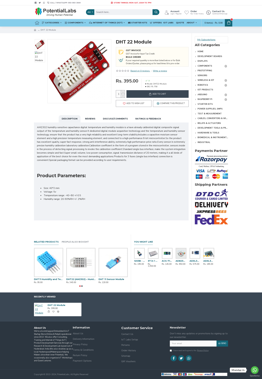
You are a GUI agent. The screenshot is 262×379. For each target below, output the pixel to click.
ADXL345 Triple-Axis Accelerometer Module (208, 261)
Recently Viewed (45, 296)
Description (69, 118)
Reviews (90, 118)
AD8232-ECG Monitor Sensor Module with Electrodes (181, 261)
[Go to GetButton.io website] (255, 376)
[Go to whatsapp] (255, 370)
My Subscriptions (206, 39)
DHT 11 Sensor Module (111, 279)
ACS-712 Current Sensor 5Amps (167, 261)
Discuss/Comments (115, 118)
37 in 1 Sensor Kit (153, 261)
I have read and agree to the (191, 350)
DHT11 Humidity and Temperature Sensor (48, 279)
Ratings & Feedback (148, 118)
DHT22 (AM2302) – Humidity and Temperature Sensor (81, 279)
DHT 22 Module (56, 305)
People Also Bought (75, 242)
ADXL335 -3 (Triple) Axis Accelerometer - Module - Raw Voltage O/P (195, 261)
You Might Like (143, 242)
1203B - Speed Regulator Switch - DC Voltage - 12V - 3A (139, 261)
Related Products (46, 242)
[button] (80, 286)
